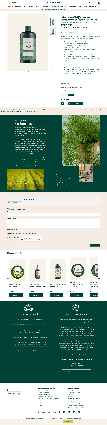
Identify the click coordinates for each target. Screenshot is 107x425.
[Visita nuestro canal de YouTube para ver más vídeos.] (55, 412)
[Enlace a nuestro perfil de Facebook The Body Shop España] (59, 412)
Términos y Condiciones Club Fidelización (50, 400)
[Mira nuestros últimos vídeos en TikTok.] (69, 412)
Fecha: (10, 203)
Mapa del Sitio (42, 403)
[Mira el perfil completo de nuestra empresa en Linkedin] (74, 412)
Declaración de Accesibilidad (76, 405)
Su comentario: (11, 218)
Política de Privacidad (44, 392)
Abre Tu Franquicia (73, 400)
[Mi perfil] (95, 3)
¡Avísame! (96, 295)
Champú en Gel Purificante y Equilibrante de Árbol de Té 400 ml (34, 12)
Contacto (70, 394)
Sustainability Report (74, 402)
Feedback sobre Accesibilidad (76, 407)
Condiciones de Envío (44, 394)
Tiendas (70, 396)
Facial (24, 6)
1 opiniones (65, 27)
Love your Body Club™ (90, 6)
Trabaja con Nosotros (74, 398)
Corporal (31, 6)
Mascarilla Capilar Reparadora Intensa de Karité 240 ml (76, 284)
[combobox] (18, 2)
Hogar (8, 12)
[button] (99, 278)
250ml (64, 95)
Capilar (38, 6)
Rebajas (10, 6)
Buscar (14, 12)
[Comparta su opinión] (66, 25)
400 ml (71, 95)
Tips (80, 6)
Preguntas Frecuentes (44, 402)
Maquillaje (55, 6)
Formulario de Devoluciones (76, 403)
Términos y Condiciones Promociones (48, 398)
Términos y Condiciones (45, 390)
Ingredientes (72, 6)
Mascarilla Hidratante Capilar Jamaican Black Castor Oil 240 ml (96, 284)
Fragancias (46, 6)
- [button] (62, 103)
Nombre (9, 211)
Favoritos (18, 6)
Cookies (40, 405)
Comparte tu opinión (80, 27)
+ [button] (69, 103)
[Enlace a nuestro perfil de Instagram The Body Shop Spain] (64, 412)
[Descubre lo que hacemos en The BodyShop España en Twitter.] (79, 412)
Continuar (94, 245)
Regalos (63, 6)
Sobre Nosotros (72, 390)
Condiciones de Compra (45, 396)
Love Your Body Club (74, 392)
